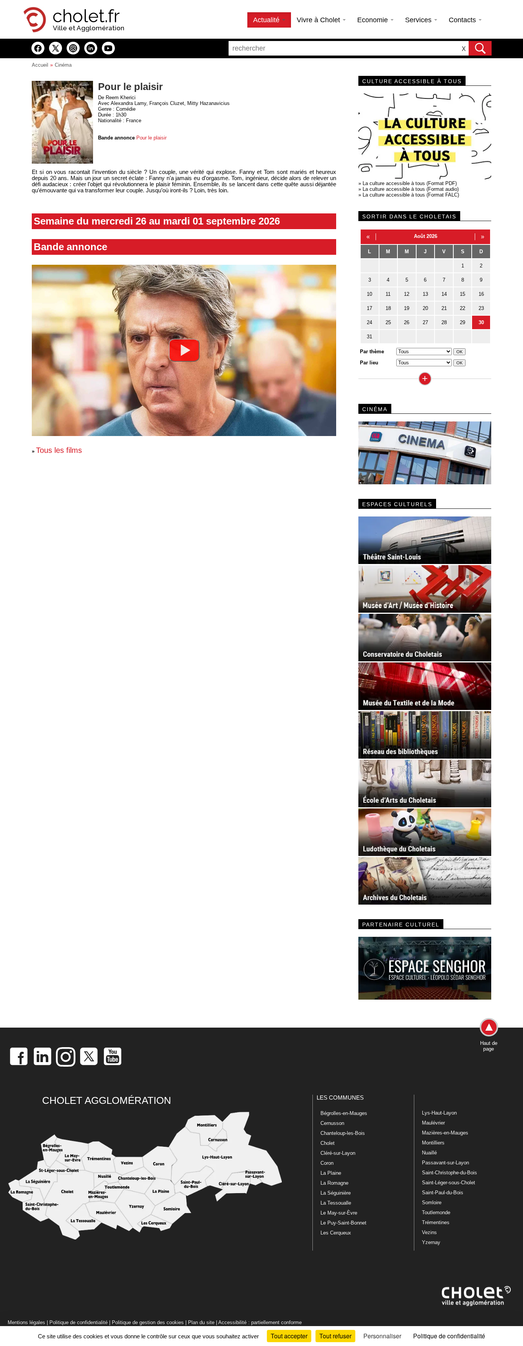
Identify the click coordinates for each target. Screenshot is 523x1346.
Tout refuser (335, 1335)
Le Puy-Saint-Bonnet (343, 1223)
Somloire (431, 1202)
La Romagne (334, 1183)
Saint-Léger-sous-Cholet (448, 1182)
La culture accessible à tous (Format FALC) (411, 195)
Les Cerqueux (335, 1233)
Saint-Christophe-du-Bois (449, 1172)
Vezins (429, 1232)
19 (406, 308)
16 (481, 294)
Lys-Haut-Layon (439, 1113)
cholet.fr (86, 16)
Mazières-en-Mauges (445, 1133)
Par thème (372, 351)
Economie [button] (373, 20)
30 (481, 322)
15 (462, 294)
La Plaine (330, 1173)
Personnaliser (382, 1335)
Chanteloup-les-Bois (342, 1133)
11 (388, 294)
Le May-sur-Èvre (338, 1213)
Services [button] (419, 20)
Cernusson (332, 1123)
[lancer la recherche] (480, 48)
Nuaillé (429, 1153)
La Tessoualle (335, 1203)
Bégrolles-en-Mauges (343, 1113)
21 (444, 308)
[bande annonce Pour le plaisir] (184, 350)
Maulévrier (433, 1123)
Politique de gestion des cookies (148, 1322)
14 (444, 294)
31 (369, 336)
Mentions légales (26, 1322)
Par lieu (369, 363)
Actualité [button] (267, 20)
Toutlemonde (436, 1212)
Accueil (40, 65)
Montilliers (433, 1143)
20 (425, 308)
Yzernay (431, 1242)
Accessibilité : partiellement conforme (260, 1322)
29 (462, 322)
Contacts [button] (463, 20)
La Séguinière (335, 1193)
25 (388, 322)
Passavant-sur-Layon (445, 1163)
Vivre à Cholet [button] (319, 20)
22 (462, 308)
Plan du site (201, 1322)
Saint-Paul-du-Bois (442, 1192)
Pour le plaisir (151, 138)
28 (444, 322)
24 (369, 322)
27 (425, 322)
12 (406, 294)
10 (369, 294)
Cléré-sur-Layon (337, 1153)
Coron (326, 1163)
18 (388, 308)
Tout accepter (289, 1335)
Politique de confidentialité (78, 1322)
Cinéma (63, 65)
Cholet (327, 1143)
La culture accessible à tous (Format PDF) (410, 183)
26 (406, 322)
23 (481, 308)
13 (425, 294)
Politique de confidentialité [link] (449, 1335)
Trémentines (435, 1222)
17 (369, 308)
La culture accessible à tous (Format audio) (411, 189)
